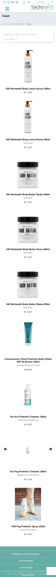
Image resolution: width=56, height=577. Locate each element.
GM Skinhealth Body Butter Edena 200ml (28, 304)
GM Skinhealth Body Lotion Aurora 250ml (28, 88)
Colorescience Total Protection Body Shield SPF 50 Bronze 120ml (28, 360)
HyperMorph (28, 575)
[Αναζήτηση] (52, 2)
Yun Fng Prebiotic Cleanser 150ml (28, 471)
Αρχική (4, 24)
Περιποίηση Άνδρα (17, 24)
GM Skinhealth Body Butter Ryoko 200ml (28, 194)
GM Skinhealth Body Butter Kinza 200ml (28, 249)
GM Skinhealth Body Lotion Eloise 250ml (28, 139)
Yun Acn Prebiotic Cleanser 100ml (28, 416)
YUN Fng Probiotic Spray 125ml (28, 526)
